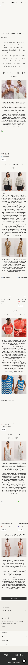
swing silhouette (14, 211)
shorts (16, 486)
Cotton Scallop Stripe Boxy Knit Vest (15, 364)
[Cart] (25, 2)
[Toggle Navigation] (2, 2)
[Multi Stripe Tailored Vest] (9, 511)
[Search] (6, 2)
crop (17, 484)
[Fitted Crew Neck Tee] (9, 287)
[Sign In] (21, 2)
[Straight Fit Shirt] (9, 141)
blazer (7, 484)
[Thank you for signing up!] (26, 610)
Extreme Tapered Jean (18, 222)
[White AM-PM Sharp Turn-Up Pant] (9, 411)
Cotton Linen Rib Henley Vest (16, 231)
